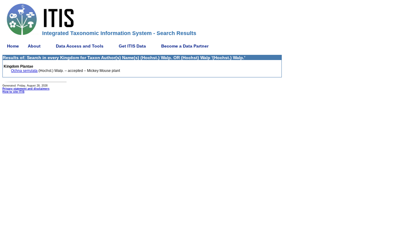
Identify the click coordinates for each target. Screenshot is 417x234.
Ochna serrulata (24, 71)
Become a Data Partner (185, 46)
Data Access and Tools (79, 46)
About (34, 46)
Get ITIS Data (132, 46)
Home (13, 46)
